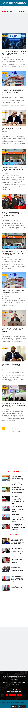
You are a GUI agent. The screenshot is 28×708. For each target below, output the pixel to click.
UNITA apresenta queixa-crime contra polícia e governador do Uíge (17, 508)
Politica (4, 196)
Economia (5, 312)
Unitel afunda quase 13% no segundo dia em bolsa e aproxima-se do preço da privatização (14, 53)
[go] (26, 8)
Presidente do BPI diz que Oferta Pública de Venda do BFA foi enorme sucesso (13, 329)
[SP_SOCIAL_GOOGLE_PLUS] (15, 695)
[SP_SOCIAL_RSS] (7, 695)
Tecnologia (17, 11)
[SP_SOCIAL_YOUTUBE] (21, 695)
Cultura (7, 11)
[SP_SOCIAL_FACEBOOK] (10, 695)
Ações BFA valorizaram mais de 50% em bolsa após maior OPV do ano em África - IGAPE (13, 405)
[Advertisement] (14, 23)
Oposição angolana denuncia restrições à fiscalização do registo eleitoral (17, 569)
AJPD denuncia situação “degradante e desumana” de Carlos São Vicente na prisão (18, 499)
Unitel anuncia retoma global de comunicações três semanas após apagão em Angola (18, 480)
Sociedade (5, 35)
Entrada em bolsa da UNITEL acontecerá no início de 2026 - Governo (11, 365)
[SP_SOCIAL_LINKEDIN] (18, 695)
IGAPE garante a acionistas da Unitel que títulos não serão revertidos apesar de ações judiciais (13, 90)
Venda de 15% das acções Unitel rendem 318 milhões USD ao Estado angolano (13, 169)
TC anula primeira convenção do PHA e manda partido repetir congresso (18, 526)
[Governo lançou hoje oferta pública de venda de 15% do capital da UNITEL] (14, 280)
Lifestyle (12, 11)
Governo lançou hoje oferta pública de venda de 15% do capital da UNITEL (13, 292)
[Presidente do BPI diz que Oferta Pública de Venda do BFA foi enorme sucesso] (14, 318)
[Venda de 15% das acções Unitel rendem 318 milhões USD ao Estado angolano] (14, 157)
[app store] (14, 706)
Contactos (23, 11)
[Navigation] (2, 8)
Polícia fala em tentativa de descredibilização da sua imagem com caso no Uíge (18, 518)
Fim (19, 431)
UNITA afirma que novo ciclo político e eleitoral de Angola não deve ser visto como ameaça (17, 551)
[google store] (22, 706)
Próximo (14, 431)
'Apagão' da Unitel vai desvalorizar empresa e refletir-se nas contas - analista (12, 129)
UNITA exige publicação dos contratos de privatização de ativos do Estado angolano (13, 213)
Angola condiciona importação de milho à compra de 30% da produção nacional (18, 490)
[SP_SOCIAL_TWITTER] (12, 695)
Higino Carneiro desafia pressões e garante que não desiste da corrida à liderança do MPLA (17, 541)
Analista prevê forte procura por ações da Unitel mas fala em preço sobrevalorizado (13, 253)
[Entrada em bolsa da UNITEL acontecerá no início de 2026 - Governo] (14, 353)
